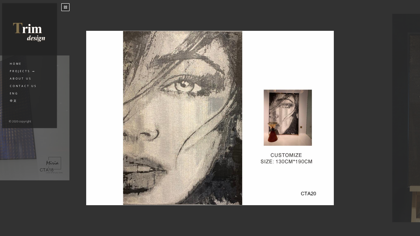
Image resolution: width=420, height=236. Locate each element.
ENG (14, 93)
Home (16, 64)
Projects (20, 71)
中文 (13, 101)
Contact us (23, 86)
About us (20, 78)
